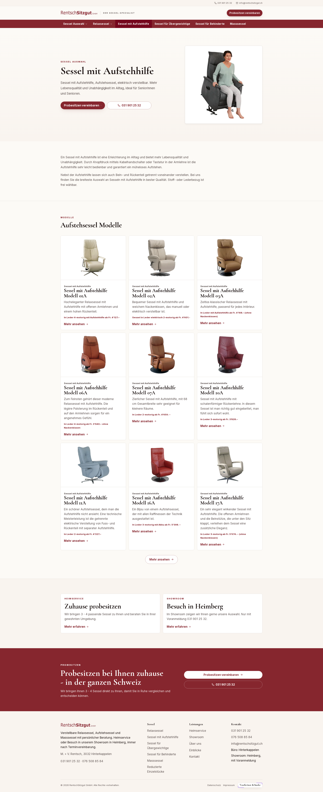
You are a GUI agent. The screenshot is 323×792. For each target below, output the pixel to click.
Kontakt (194, 756)
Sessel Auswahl (73, 23)
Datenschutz (214, 785)
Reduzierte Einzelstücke (155, 769)
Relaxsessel (101, 23)
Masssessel (238, 23)
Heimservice (197, 730)
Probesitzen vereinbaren (244, 12)
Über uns (195, 743)
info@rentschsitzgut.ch (250, 3)
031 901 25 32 (225, 3)
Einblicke (195, 750)
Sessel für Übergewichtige (172, 23)
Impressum (229, 785)
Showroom (196, 737)
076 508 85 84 (92, 761)
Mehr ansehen (159, 559)
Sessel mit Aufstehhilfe (133, 23)
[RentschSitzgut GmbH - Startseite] (78, 727)
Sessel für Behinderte (210, 23)
